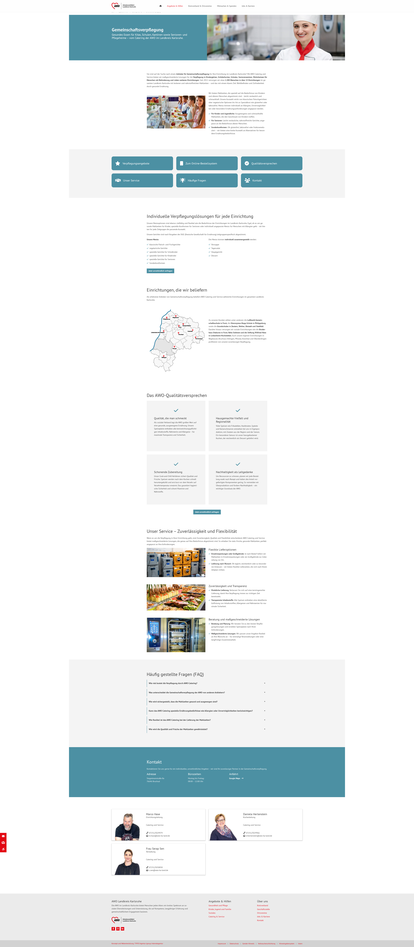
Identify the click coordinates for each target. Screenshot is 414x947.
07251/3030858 (156, 867)
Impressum (222, 943)
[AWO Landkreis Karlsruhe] (124, 6)
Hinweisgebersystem (286, 943)
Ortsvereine (262, 913)
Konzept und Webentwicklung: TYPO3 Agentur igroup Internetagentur (137, 943)
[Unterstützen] (3, 842)
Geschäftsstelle (263, 909)
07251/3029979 (156, 833)
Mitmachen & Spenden (226, 6)
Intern (300, 943)
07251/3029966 (253, 833)
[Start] (160, 6)
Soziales (212, 913)
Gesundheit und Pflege (218, 905)
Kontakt (260, 920)
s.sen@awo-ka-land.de (158, 870)
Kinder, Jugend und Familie (220, 909)
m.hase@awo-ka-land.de (159, 836)
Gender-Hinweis (248, 943)
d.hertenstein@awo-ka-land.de (259, 836)
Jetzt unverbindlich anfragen (160, 271)
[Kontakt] (3, 836)
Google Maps (234, 778)
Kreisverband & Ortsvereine (200, 6)
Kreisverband (262, 905)
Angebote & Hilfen (175, 6)
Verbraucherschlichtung (266, 943)
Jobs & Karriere (248, 6)
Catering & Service (216, 916)
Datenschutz (234, 943)
